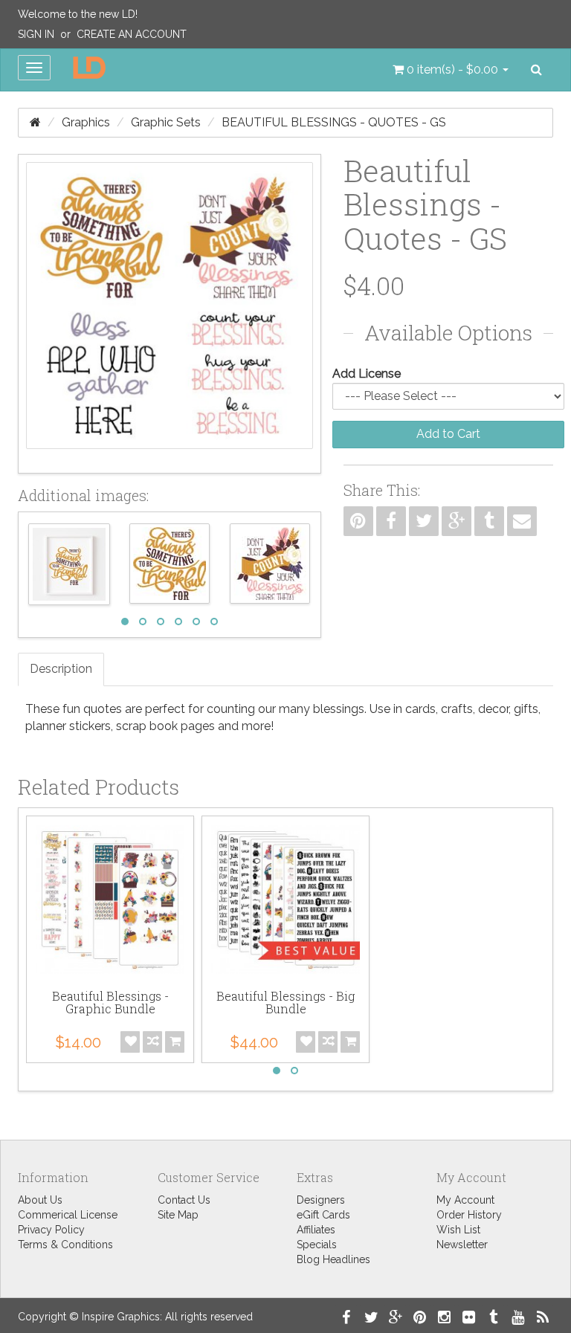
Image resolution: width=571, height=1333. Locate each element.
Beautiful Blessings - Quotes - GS (334, 122)
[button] (450, 69)
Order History (469, 1215)
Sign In (36, 34)
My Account (465, 1200)
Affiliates (316, 1230)
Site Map (178, 1215)
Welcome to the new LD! (78, 14)
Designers (321, 1200)
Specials (317, 1244)
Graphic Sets (166, 122)
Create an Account (132, 34)
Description (61, 669)
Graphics (86, 122)
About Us (40, 1200)
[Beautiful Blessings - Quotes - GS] (169, 314)
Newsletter (462, 1244)
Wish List (458, 1230)
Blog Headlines (333, 1259)
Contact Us (184, 1200)
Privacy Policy (51, 1230)
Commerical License (67, 1215)
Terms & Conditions (65, 1244)
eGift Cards (323, 1215)
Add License (366, 374)
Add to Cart (448, 434)
